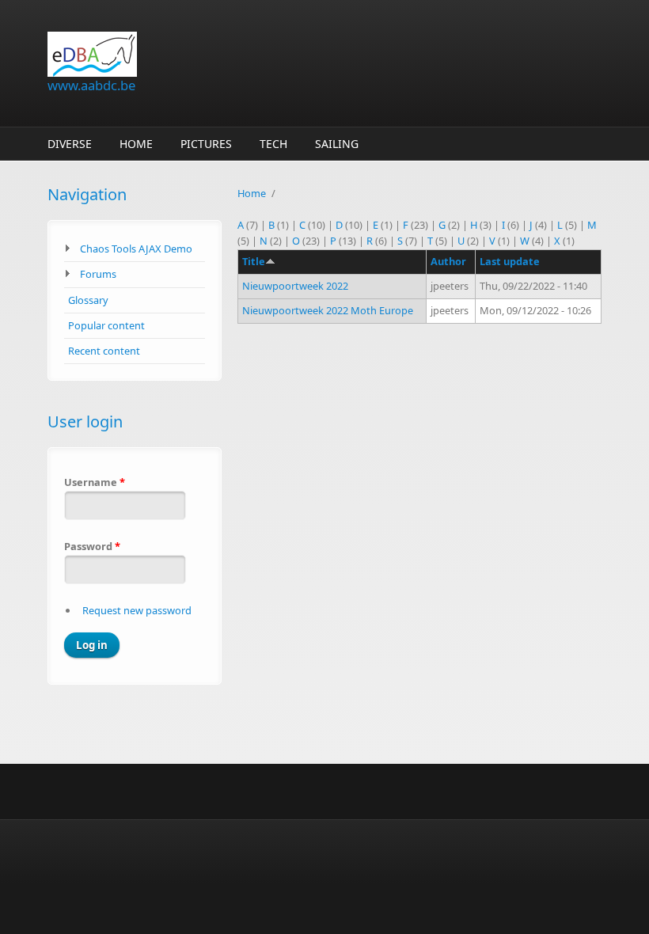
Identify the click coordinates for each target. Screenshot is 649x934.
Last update (510, 261)
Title (253, 261)
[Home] (229, 54)
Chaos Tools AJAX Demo (136, 248)
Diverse (69, 143)
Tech (273, 143)
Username (94, 482)
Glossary (88, 300)
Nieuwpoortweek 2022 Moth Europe (327, 310)
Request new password (137, 610)
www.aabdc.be (91, 85)
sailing (337, 143)
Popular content (106, 325)
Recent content (104, 351)
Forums (98, 274)
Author (448, 261)
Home (136, 143)
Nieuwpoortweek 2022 (295, 286)
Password (92, 546)
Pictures (206, 143)
